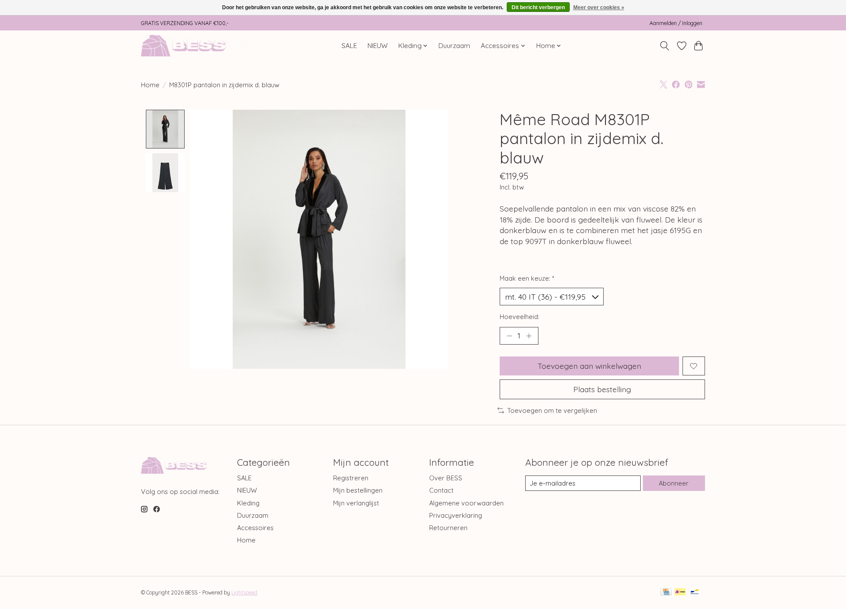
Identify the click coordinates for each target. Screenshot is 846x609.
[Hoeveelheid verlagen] (509, 336)
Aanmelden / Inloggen (675, 23)
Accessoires (255, 528)
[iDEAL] (680, 592)
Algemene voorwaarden (466, 503)
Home (150, 85)
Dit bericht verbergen (538, 7)
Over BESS (445, 478)
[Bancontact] (694, 592)
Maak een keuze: (527, 278)
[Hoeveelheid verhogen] (529, 336)
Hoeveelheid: (519, 316)
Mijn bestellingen (357, 490)
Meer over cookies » (598, 7)
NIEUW (377, 45)
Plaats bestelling (602, 389)
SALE (349, 45)
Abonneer (674, 483)
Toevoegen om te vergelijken (552, 410)
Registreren (350, 478)
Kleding (248, 503)
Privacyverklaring (455, 515)
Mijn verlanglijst (356, 503)
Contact (441, 490)
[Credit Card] (666, 592)
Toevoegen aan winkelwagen (589, 366)
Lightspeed (244, 592)
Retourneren (448, 528)
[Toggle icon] (664, 46)
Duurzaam (454, 45)
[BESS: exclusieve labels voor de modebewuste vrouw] (195, 45)
